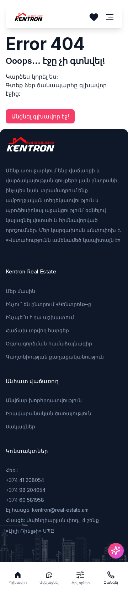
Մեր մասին (20, 291)
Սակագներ (20, 426)
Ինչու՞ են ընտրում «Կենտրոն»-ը (48, 304)
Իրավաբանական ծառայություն (48, 413)
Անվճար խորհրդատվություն (44, 400)
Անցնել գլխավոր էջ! (40, 116)
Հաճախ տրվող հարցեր (37, 330)
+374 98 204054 (26, 490)
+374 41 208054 (25, 480)
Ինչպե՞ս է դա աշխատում (40, 317)
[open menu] (110, 17)
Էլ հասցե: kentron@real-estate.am (47, 510)
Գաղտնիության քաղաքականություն (55, 357)
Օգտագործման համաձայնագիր (49, 343)
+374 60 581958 (25, 500)
